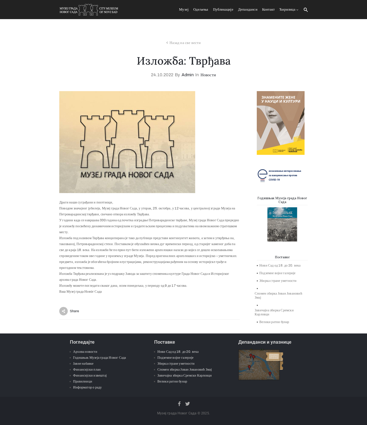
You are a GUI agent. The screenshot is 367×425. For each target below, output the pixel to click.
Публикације (223, 9)
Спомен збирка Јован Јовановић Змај (278, 295)
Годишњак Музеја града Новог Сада (99, 357)
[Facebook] (179, 404)
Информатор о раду (87, 387)
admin (188, 74)
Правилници (82, 381)
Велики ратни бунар (274, 322)
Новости (208, 74)
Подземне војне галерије (277, 273)
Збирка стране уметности (278, 280)
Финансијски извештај (90, 375)
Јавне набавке (83, 363)
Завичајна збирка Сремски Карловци (274, 312)
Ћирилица (287, 9)
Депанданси (247, 9)
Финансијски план (87, 369)
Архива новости (85, 351)
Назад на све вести (185, 43)
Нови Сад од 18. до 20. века (280, 265)
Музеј (184, 9)
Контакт (268, 9)
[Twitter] (188, 404)
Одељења (200, 9)
